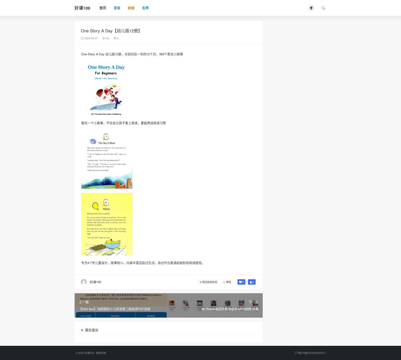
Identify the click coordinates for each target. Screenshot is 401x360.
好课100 (89, 353)
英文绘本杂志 (209, 282)
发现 (228, 282)
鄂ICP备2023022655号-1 (312, 353)
